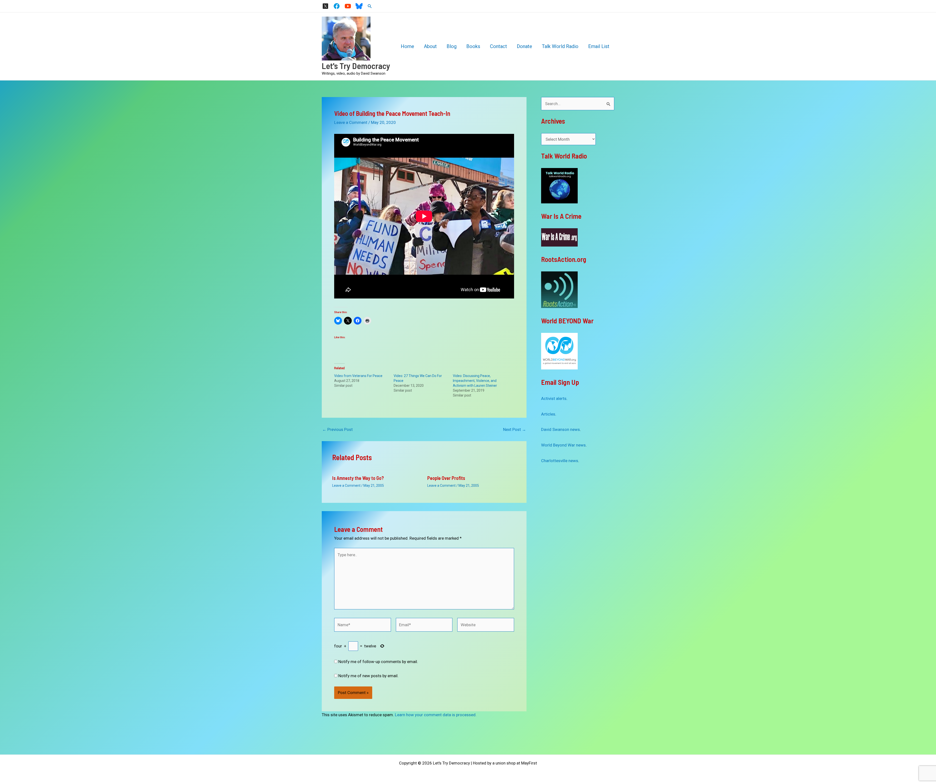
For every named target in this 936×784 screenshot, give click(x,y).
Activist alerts (553, 398)
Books (473, 46)
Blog (452, 46)
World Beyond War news (563, 445)
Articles (548, 414)
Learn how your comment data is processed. (436, 714)
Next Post (514, 429)
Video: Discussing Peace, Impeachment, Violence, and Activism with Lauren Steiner (475, 380)
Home (407, 46)
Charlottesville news (559, 460)
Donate (524, 46)
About (430, 46)
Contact (498, 46)
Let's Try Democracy (356, 65)
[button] (370, 6)
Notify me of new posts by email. (368, 675)
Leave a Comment (350, 122)
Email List (598, 46)
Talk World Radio (560, 46)
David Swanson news (560, 429)
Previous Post (337, 429)
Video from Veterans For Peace (358, 376)
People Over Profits (446, 478)
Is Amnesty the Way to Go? (358, 478)
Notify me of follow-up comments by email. (378, 661)
